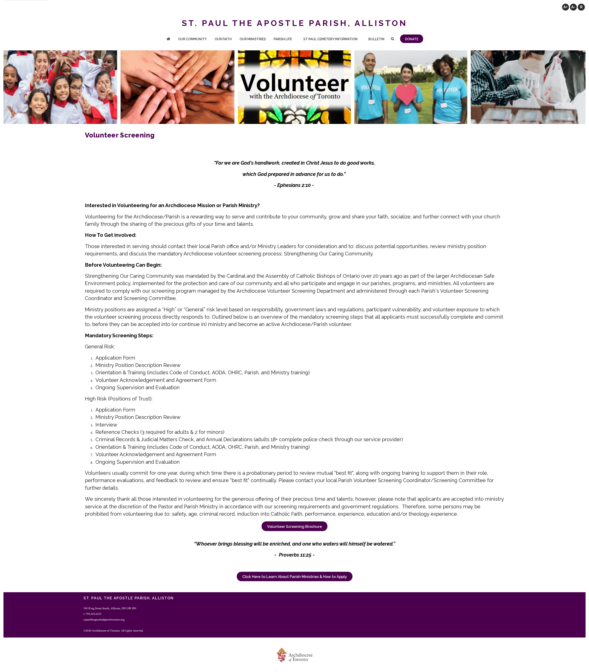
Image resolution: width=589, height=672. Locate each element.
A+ (565, 7)
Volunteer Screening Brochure (294, 526)
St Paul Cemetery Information (330, 39)
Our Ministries (253, 39)
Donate (411, 39)
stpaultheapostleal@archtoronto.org (104, 619)
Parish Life (283, 39)
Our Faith (223, 39)
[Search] (392, 39)
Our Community (192, 39)
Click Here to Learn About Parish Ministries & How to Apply (294, 577)
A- (573, 7)
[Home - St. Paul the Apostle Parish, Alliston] (168, 39)
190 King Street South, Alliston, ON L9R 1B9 (110, 608)
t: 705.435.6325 (92, 614)
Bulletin (376, 39)
